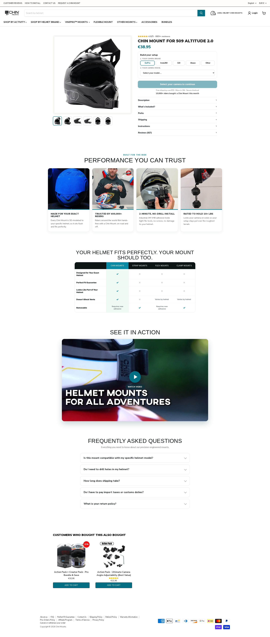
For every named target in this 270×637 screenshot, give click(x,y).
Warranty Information (129, 617)
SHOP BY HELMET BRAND (45, 22)
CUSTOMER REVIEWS (13, 3)
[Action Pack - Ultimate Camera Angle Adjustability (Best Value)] (113, 555)
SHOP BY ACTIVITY (14, 22)
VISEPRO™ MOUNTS (76, 22)
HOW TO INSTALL (32, 3)
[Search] (201, 13)
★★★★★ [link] (154, 36)
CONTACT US (49, 3)
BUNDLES (167, 22)
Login (255, 13)
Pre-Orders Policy (47, 620)
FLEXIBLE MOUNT (103, 22)
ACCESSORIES (149, 22)
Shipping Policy (96, 617)
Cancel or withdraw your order (53, 623)
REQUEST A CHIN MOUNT (69, 3)
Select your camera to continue (177, 84)
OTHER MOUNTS (126, 22)
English (251, 3)
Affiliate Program (65, 620)
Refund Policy (111, 617)
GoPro (147, 63)
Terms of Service (82, 620)
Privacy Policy (98, 620)
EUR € (261, 3)
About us (44, 617)
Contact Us (81, 617)
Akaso (193, 63)
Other (208, 63)
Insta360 (163, 63)
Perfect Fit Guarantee (65, 617)
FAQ (52, 617)
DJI (178, 63)
